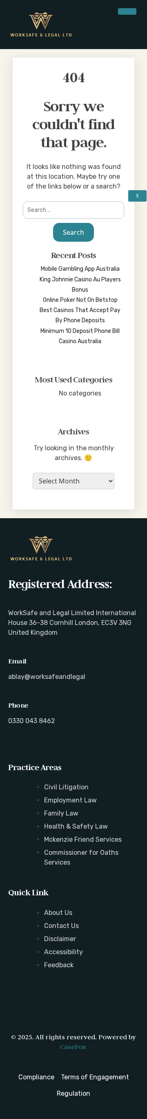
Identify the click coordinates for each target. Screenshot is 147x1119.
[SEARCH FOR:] (73, 210)
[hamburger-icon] (127, 11)
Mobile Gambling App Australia (80, 268)
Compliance (36, 1077)
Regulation (73, 1093)
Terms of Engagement (95, 1077)
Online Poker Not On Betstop (80, 300)
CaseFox (73, 1047)
